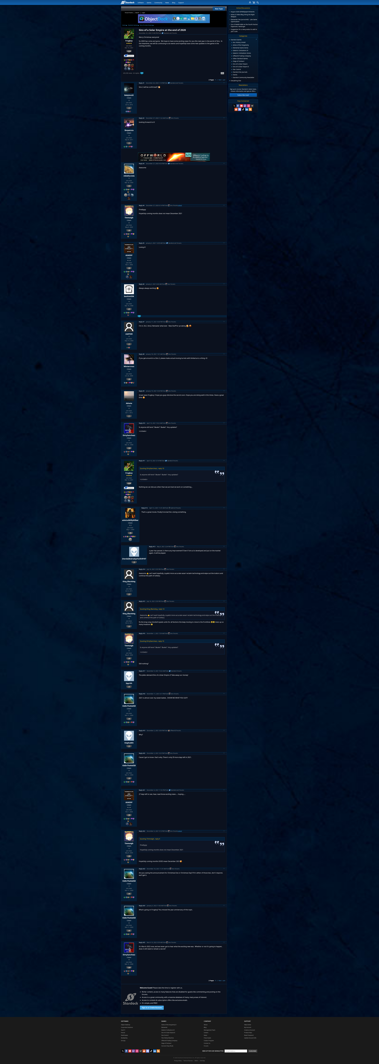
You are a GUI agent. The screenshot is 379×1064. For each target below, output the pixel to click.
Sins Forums (175, 118)
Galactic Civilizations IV (168, 1030)
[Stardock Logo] (127, 2)
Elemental (164, 1027)
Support (181, 3)
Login (143, 13)
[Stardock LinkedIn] (247, 109)
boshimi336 (129, 296)
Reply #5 (141, 243)
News (167, 3)
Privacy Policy (178, 1061)
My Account (247, 1027)
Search (137, 13)
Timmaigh (129, 217)
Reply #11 (142, 461)
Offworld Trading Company (169, 1040)
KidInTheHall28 (129, 706)
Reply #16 (142, 633)
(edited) (180, 205)
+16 (129, 719)
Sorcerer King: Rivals (167, 1046)
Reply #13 (152, 546)
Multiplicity (124, 1038)
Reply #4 (141, 205)
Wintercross (129, 366)
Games (149, 3)
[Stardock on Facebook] (238, 106)
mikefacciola (129, 176)
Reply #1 (141, 83)
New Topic (219, 9)
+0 (134, 562)
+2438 (129, 51)
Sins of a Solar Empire (146, 25)
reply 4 (157, 839)
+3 (129, 108)
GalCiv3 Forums (176, 508)
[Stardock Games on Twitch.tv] (245, 106)
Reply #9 (141, 391)
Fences (123, 1032)
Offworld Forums (175, 730)
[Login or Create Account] (250, 2)
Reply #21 (142, 790)
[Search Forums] (258, 2)
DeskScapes (124, 1035)
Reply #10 (142, 423)
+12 (129, 186)
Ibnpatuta (129, 130)
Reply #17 (142, 671)
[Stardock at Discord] (239, 109)
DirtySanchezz (129, 435)
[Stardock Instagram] (248, 106)
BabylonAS (129, 95)
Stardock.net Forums (170, 33)
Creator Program (209, 1040)
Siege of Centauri (166, 1043)
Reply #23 (142, 869)
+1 (129, 416)
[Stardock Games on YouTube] (241, 106)
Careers (206, 1032)
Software (141, 3)
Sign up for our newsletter (212, 1051)
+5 (129, 143)
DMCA (196, 1061)
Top (224, 83)
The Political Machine (167, 1038)
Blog (173, 3)
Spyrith (129, 683)
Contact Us (207, 1043)
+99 (130, 533)
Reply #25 (142, 942)
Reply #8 (141, 354)
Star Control (164, 1035)
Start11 (123, 1030)
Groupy (123, 1040)
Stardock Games (133, 25)
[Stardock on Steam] (252, 106)
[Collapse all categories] (256, 39)
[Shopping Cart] (254, 2)
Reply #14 (142, 569)
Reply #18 (142, 694)
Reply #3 (141, 163)
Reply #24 (142, 906)
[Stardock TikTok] (243, 109)
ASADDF (129, 255)
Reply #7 (141, 322)
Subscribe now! (243, 95)
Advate (129, 403)
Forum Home (129, 13)
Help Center (247, 1025)
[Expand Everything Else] (229, 80)
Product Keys (248, 1032)
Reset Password (248, 1035)
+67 (129, 309)
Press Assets (207, 1038)
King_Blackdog (129, 581)
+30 (129, 379)
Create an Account (249, 1030)
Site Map (202, 1061)
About (205, 1025)
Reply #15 (142, 601)
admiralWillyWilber (130, 520)
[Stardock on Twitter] (234, 106)
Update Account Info (250, 1038)
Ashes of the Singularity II (168, 1025)
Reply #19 (142, 730)
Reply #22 (142, 831)
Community (158, 3)
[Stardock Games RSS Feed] (250, 109)
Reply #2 (141, 118)
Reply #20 (142, 753)
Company (207, 1021)
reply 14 (161, 609)
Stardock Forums (172, 461)
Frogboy (129, 41)
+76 (129, 230)
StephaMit (129, 743)
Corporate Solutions (127, 1027)
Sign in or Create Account (152, 1008)
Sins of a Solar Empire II (168, 1032)
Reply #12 (144, 508)
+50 (129, 268)
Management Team (209, 1030)
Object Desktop (125, 1025)
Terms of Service (188, 1061)
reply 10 (161, 468)
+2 (129, 344)
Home (124, 25)
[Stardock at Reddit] (236, 109)
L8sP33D (129, 334)
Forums (206, 1046)
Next (220, 80)
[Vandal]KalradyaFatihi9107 (134, 559)
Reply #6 (141, 284)
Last (224, 80)
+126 (129, 448)
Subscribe (252, 1051)
